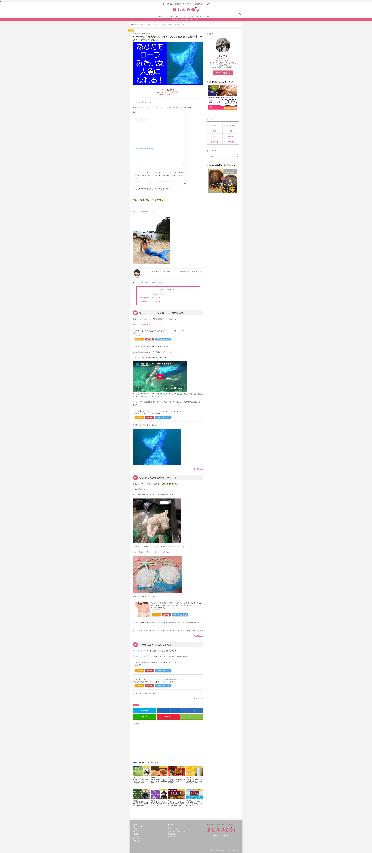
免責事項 (172, 834)
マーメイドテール (147, 324)
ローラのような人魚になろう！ (150, 301)
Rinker (159, 609)
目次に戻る (199, 469)
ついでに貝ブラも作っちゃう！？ (151, 298)
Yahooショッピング (163, 339)
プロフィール (209, 16)
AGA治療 (191, 16)
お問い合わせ (174, 836)
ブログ (136, 705)
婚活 (160, 16)
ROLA (136, 182)
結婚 (177, 16)
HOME (171, 824)
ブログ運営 (214, 142)
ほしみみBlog (223, 850)
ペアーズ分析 (168, 16)
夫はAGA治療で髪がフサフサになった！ (186, 19)
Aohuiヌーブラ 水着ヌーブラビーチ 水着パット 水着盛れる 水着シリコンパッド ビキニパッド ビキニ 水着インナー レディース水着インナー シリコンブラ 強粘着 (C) (176, 605)
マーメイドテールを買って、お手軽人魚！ (153, 294)
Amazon (139, 339)
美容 (183, 16)
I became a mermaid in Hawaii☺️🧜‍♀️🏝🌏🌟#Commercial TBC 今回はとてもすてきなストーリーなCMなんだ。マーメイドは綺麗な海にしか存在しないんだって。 (159, 175)
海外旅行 (199, 16)
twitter (217, 835)
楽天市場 (149, 339)
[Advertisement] (168, 738)
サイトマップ (174, 829)
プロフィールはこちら (223, 73)
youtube (225, 835)
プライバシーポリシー (177, 831)
